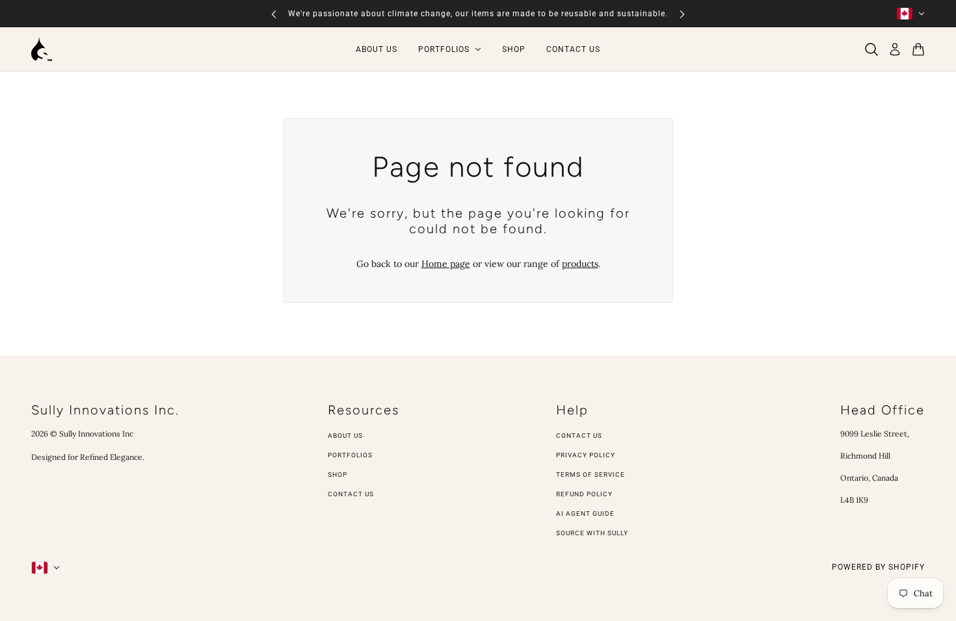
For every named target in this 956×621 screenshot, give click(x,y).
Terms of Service (590, 474)
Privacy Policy (585, 455)
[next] (682, 14)
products (580, 264)
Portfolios (350, 455)
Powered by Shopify (878, 567)
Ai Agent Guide (585, 513)
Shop (337, 474)
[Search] (871, 49)
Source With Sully (592, 533)
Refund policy (584, 494)
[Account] (894, 49)
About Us (345, 435)
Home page (445, 264)
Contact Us (351, 494)
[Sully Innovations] (41, 49)
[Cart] (918, 49)
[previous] (274, 14)
